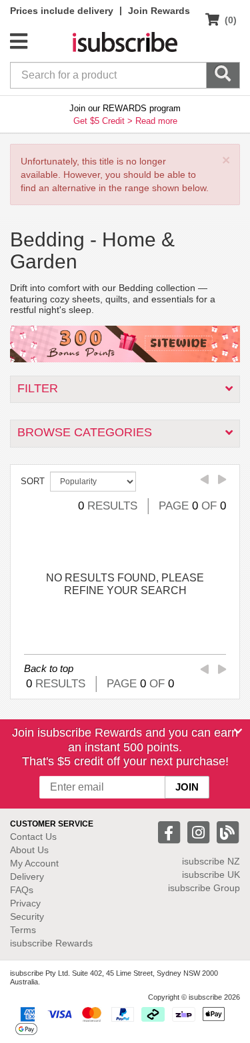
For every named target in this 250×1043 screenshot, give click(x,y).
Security (27, 916)
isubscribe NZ (211, 861)
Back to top (48, 668)
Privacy (25, 903)
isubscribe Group (204, 887)
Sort (33, 481)
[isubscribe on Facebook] (170, 831)
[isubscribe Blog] (227, 831)
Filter (37, 388)
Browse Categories (84, 432)
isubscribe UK (211, 874)
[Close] (238, 731)
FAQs (21, 889)
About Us (29, 850)
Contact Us (33, 836)
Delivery (27, 876)
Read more (156, 121)
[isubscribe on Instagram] (200, 831)
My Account (34, 863)
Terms (23, 929)
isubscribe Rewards (51, 943)
